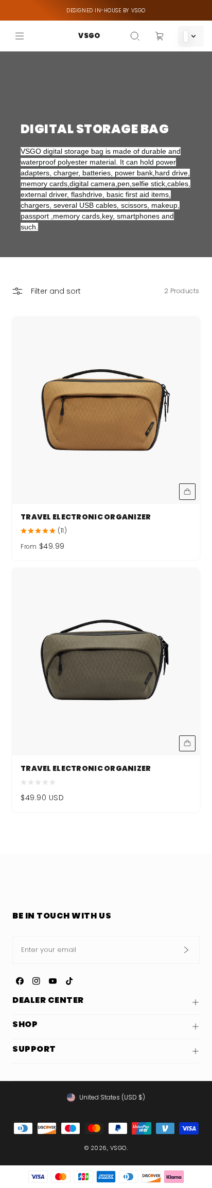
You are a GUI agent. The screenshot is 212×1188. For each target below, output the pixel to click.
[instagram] (36, 981)
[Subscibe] (185, 950)
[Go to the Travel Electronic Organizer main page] (106, 410)
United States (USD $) (112, 1097)
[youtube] (52, 981)
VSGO (89, 36)
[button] (134, 36)
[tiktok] (69, 981)
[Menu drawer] (19, 36)
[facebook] (19, 981)
